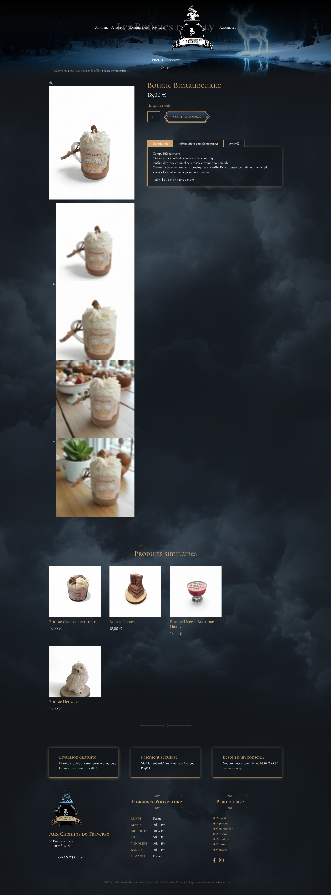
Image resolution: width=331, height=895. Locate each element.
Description (160, 143)
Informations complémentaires (198, 143)
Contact (173, 60)
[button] (51, 83)
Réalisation (223, 882)
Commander (138, 27)
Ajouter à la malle (186, 117)
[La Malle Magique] (168, 68)
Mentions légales (174, 882)
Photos (157, 60)
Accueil (101, 27)
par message (234, 768)
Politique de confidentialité (200, 882)
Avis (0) (234, 143)
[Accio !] (162, 68)
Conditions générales (151, 882)
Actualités (227, 27)
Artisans (158, 27)
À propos (118, 27)
